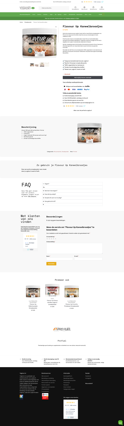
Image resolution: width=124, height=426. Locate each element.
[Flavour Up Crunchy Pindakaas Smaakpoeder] (71, 291)
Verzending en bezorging (48, 380)
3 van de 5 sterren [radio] (51, 239)
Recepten (66, 385)
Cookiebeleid (45, 391)
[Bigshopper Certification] (51, 396)
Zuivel (52, 298)
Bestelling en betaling (48, 378)
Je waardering (50, 236)
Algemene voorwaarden (48, 387)
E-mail (76, 256)
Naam (48, 256)
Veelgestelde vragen (69, 389)
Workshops (66, 382)
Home (21, 22)
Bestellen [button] (33, 313)
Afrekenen (101, 9)
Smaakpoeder (28, 22)
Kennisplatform (75, 9)
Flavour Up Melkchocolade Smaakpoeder (33, 306)
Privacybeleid (45, 389)
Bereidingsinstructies (69, 380)
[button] (101, 14)
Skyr (77, 18)
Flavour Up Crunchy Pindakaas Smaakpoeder (71, 305)
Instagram (88, 378)
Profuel (75, 151)
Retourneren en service (48, 382)
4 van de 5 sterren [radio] (53, 239)
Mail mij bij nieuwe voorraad (52, 310)
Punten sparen (46, 385)
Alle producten (57, 151)
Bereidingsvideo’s (68, 378)
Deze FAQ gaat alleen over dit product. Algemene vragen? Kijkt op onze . (30, 193)
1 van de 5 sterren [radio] (47, 239)
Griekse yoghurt (70, 18)
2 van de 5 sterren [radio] (49, 239)
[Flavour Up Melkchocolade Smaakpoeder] (33, 291)
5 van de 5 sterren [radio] (56, 239)
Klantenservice (93, 9)
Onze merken (67, 387)
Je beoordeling (50, 241)
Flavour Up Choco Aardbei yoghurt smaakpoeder (52, 302)
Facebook (88, 376)
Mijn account (84, 9)
